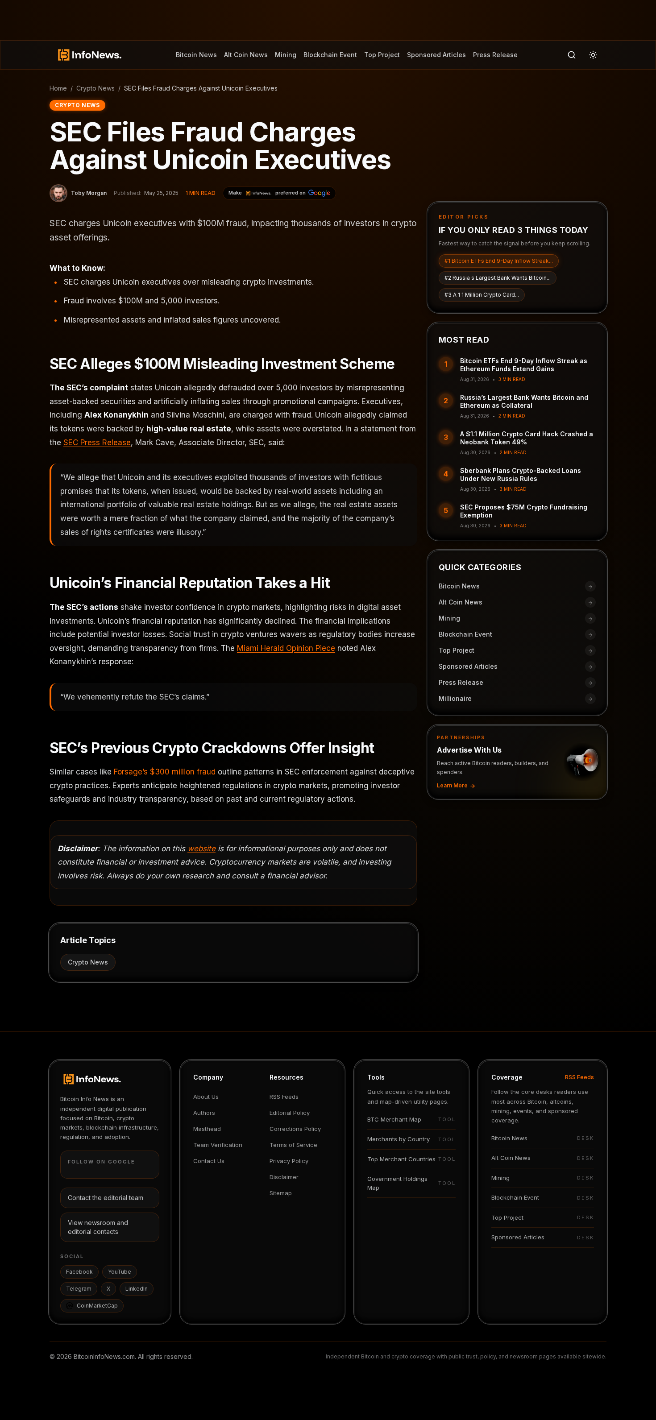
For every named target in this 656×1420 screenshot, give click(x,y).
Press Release (495, 54)
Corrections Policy (295, 1128)
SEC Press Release (97, 442)
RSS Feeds (284, 1096)
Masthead (207, 1128)
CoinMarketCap (97, 1305)
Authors (204, 1112)
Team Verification (217, 1144)
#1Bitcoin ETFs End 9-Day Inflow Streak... (498, 261)
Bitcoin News (196, 54)
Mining (285, 54)
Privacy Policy (289, 1160)
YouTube (119, 1271)
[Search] (572, 55)
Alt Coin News (246, 54)
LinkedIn (136, 1288)
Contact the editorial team (105, 1197)
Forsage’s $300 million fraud (165, 771)
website (201, 848)
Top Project (382, 54)
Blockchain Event (330, 54)
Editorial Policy (290, 1112)
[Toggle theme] (593, 55)
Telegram (78, 1288)
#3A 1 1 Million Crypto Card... (481, 295)
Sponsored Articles (436, 54)
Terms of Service (293, 1144)
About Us (206, 1096)
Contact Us (208, 1160)
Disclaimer (284, 1176)
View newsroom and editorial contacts (98, 1227)
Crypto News (95, 88)
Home (58, 88)
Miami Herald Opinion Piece (286, 648)
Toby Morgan (89, 193)
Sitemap (281, 1192)
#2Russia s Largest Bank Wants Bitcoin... (497, 278)
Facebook (79, 1271)
